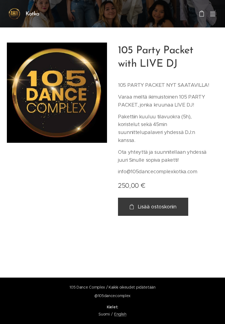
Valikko (212, 13)
